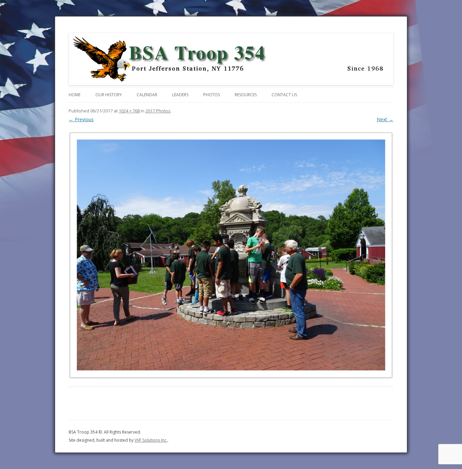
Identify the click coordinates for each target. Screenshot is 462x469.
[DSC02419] (231, 254)
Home (74, 95)
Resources (246, 95)
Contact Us (284, 95)
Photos (211, 95)
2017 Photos (157, 111)
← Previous (81, 119)
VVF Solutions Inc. (151, 440)
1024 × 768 (129, 111)
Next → (385, 119)
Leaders (180, 95)
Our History (108, 95)
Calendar (147, 95)
